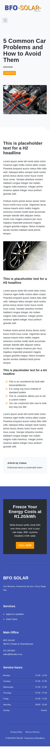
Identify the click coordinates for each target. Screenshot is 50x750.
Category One (10, 73)
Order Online (11, 619)
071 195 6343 (9, 650)
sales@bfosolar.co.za (12, 654)
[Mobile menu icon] (5, 20)
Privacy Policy (16, 732)
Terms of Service (32, 732)
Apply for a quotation (15, 614)
